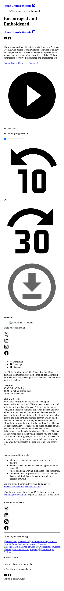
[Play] (32, 96)
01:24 (6, 391)
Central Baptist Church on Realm (19, 63)
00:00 (6, 388)
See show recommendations (19, 569)
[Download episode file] (32, 315)
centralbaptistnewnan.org (15, 494)
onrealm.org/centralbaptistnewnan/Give (22, 486)
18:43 (6, 393)
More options (12, 557)
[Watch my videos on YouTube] (6, 39)
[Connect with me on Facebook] (9, 39)
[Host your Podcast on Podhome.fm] (32, 588)
